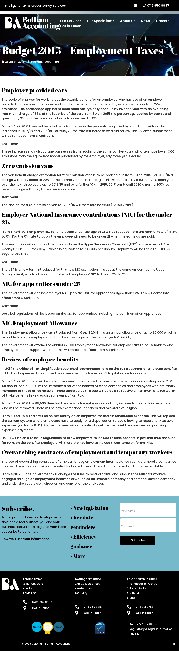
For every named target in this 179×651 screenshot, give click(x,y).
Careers (162, 21)
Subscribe (138, 540)
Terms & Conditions (143, 624)
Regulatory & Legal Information (151, 629)
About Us (127, 21)
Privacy (134, 634)
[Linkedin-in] (175, 644)
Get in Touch (70, 26)
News (145, 21)
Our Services (70, 21)
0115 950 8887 (157, 5)
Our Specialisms (100, 21)
